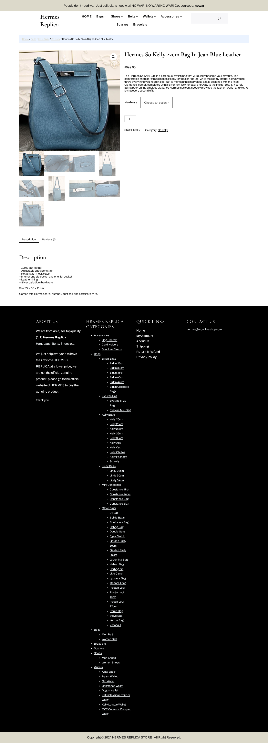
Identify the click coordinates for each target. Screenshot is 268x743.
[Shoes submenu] (122, 16)
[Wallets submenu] (155, 16)
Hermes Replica (49, 20)
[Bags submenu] (106, 16)
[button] (113, 56)
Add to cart (164, 119)
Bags (33, 39)
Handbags (43, 343)
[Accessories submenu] (181, 16)
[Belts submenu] (137, 16)
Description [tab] (29, 239)
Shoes (65, 343)
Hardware (131, 102)
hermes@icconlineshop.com (204, 329)
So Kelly (55, 39)
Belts (55, 343)
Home (25, 39)
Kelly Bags (43, 39)
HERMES (58, 385)
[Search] (220, 18)
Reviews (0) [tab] (49, 239)
